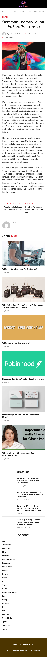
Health (4, 589)
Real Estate (6, 614)
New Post (6, 17)
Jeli (10, 34)
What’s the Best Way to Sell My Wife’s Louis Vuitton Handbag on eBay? (22, 306)
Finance (5, 574)
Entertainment (7, 567)
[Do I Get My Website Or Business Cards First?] (23, 399)
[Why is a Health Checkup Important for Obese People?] (23, 437)
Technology (6, 625)
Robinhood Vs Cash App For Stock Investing (23, 379)
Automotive (6, 545)
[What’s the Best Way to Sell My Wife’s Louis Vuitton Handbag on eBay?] (23, 289)
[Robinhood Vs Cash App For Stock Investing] (23, 363)
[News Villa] (23, 4)
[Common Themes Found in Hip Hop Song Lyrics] (23, 56)
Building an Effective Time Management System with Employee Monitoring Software (29, 508)
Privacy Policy (29, 644)
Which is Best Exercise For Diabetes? (19, 269)
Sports (4, 622)
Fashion (5, 570)
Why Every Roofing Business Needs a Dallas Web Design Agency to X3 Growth (28, 522)
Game (4, 585)
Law (3, 596)
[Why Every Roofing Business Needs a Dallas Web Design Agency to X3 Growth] (8, 522)
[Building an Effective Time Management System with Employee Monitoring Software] (8, 509)
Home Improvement (9, 592)
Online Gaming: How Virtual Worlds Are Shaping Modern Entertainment (28, 480)
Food (4, 581)
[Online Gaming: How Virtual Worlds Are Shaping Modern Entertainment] (8, 481)
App (3, 541)
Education (6, 563)
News (4, 607)
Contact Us (16, 644)
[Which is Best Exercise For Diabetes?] (23, 253)
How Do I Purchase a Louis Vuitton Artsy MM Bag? (34, 209)
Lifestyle (5, 600)
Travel (4, 629)
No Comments (32, 34)
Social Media (7, 618)
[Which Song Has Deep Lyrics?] (23, 327)
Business (5, 556)
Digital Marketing (8, 559)
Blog (4, 552)
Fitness (5, 578)
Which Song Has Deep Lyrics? (16, 343)
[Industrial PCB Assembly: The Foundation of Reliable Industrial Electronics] (8, 495)
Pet (3, 611)
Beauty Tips (6, 548)
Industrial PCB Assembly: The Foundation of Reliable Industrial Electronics (30, 494)
